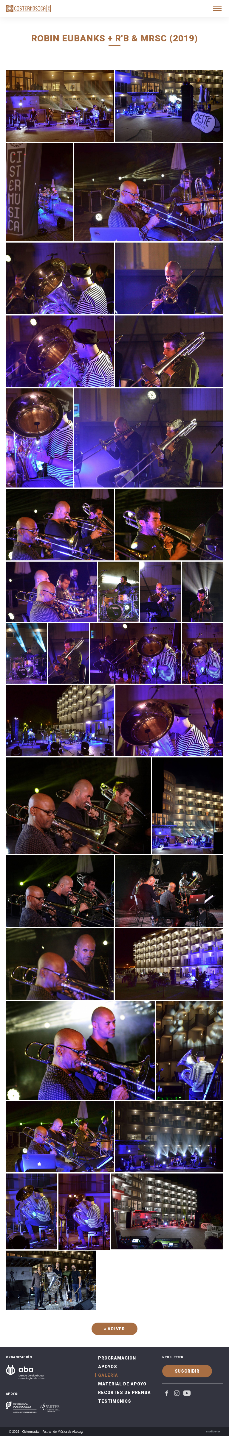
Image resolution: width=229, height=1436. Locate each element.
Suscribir (187, 1371)
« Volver (114, 1328)
